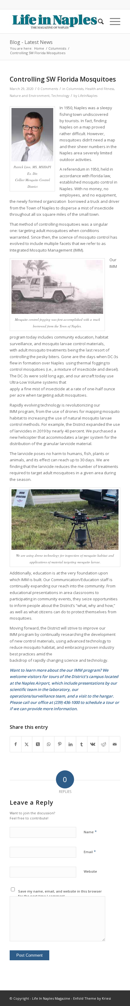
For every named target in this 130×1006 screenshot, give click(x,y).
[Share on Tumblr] (81, 744)
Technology (60, 96)
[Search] (98, 21)
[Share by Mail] (114, 744)
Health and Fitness (99, 89)
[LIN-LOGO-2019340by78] (54, 21)
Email (90, 851)
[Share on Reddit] (103, 744)
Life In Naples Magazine (51, 998)
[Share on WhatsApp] (48, 744)
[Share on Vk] (92, 744)
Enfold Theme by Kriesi (92, 998)
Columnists (74, 89)
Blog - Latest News (31, 42)
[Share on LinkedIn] (70, 744)
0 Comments (48, 89)
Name (90, 831)
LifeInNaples (87, 96)
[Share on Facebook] (15, 744)
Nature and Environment (30, 96)
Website (90, 871)
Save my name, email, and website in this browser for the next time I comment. (60, 894)
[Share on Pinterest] (59, 744)
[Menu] (112, 21)
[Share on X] (26, 744)
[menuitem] (98, 21)
